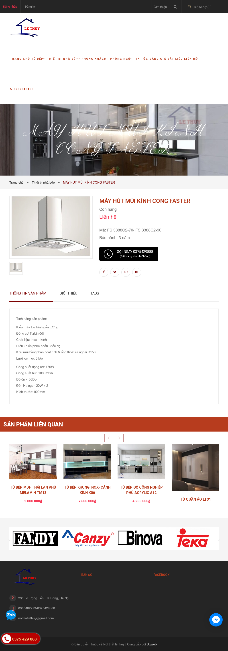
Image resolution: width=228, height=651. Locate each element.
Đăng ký (30, 6)
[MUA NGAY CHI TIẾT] (33, 463)
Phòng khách (94, 58)
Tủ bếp (37, 58)
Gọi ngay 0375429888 (135, 254)
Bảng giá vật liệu (166, 58)
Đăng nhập (10, 6)
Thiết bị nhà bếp (62, 58)
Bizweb (152, 644)
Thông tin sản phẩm (27, 293)
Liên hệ (190, 58)
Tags (95, 293)
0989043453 (24, 89)
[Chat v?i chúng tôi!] (216, 619)
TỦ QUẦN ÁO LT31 (195, 499)
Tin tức (141, 58)
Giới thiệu (160, 6)
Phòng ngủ (120, 58)
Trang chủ (20, 58)
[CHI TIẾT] (195, 468)
